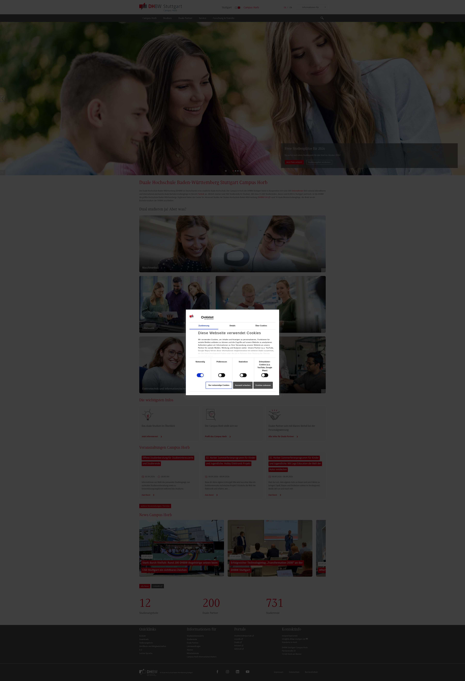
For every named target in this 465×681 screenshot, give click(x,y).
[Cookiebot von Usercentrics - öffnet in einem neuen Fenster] (202, 318)
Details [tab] (233, 326)
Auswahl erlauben (243, 385)
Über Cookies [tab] (261, 326)
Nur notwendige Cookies (218, 385)
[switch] (221, 375)
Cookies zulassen (263, 385)
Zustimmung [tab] (203, 326)
